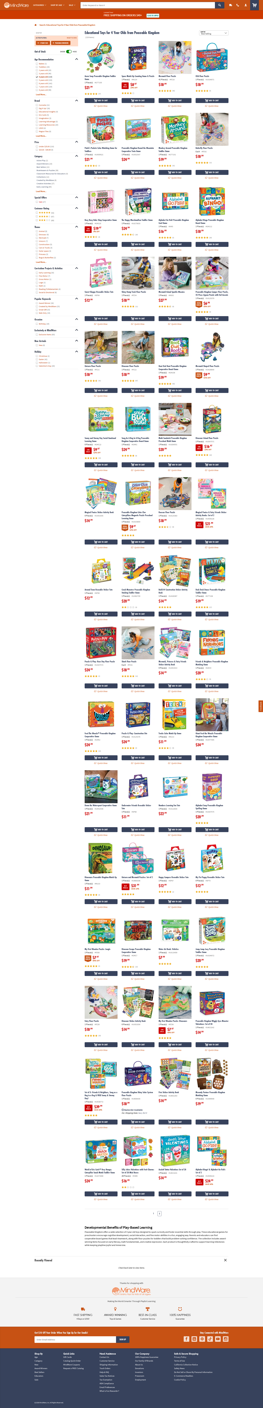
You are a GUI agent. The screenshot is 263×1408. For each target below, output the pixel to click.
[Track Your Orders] (230, 5)
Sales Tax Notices (107, 1376)
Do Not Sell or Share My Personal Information (193, 1372)
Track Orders (105, 1368)
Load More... (41, 94)
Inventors (139, 1372)
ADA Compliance (107, 1383)
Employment (140, 1379)
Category (38, 1360)
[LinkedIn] (194, 1339)
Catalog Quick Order (72, 1360)
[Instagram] (225, 1339)
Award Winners (41, 1368)
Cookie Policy (180, 1379)
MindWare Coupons (71, 1364)
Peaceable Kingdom (61, 43)
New (36, 1364)
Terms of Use (179, 1360)
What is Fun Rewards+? (109, 1391)
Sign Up (122, 1339)
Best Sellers (39, 1372)
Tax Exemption (106, 1379)
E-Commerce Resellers (183, 1376)
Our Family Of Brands (144, 1360)
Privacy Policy (180, 1357)
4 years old (44, 43)
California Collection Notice (186, 1364)
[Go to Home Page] (36, 25)
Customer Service (107, 1360)
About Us (139, 1364)
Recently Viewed (43, 1260)
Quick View (102, 106)
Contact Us (104, 1357)
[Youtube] (218, 1339)
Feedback (260, 706)
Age (36, 1357)
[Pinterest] (202, 1339)
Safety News (179, 1368)
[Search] (219, 5)
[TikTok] (210, 1339)
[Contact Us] (237, 5)
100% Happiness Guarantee (146, 1357)
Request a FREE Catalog (73, 1368)
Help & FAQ (104, 1372)
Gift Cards (67, 1357)
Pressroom (139, 1376)
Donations (139, 1368)
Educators (39, 1376)
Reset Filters (72, 38)
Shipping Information (109, 1364)
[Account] (245, 5)
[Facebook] (186, 1339)
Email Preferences (107, 1387)
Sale (36, 1379)
